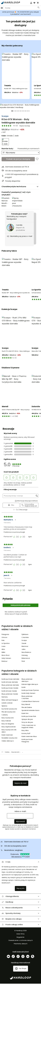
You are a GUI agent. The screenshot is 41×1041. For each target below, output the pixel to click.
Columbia (25, 637)
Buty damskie (15, 752)
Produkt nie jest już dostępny (18, 159)
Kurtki (23, 687)
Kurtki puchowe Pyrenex (30, 690)
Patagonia (5, 634)
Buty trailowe (6, 721)
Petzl (23, 661)
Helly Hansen (6, 658)
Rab (3, 640)
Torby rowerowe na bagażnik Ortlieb (29, 726)
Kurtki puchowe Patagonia (27, 740)
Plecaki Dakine (27, 707)
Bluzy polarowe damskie (10, 685)
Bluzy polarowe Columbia (27, 697)
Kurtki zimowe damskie (10, 682)
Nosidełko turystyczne (9, 738)
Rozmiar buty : (8, 148)
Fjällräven (25, 634)
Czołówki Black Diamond (30, 701)
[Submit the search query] (38, 8)
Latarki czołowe (7, 703)
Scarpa (5, 116)
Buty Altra (25, 730)
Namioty (5, 697)
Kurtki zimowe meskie (9, 691)
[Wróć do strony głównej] (3, 752)
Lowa (3, 646)
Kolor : (10, 136)
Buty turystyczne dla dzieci (9, 731)
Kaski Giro (25, 713)
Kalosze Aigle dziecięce (30, 684)
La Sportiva (5, 643)
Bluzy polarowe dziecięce (27, 680)
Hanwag (25, 655)
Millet (3, 652)
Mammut (25, 646)
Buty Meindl (26, 704)
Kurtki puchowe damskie (10, 679)
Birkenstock (26, 658)
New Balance (26, 652)
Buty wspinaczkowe (9, 727)
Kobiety (7, 752)
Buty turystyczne (8, 718)
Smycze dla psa (27, 722)
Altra (3, 649)
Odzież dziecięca (8, 741)
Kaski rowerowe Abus (29, 736)
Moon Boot (5, 655)
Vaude (24, 643)
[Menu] (2, 8)
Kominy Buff (26, 733)
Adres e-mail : (20, 811)
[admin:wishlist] (37, 159)
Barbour (4, 661)
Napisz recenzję (24, 126)
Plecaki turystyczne (8, 712)
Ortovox (4, 637)
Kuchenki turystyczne (9, 709)
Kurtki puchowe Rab (29, 716)
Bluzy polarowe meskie (10, 694)
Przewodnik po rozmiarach (28, 148)
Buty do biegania (8, 724)
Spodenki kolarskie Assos (30, 710)
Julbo (23, 649)
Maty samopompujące (10, 700)
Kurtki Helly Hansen (28, 693)
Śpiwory (4, 706)
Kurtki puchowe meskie (10, 688)
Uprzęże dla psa (27, 719)
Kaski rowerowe (7, 735)
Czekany (5, 715)
